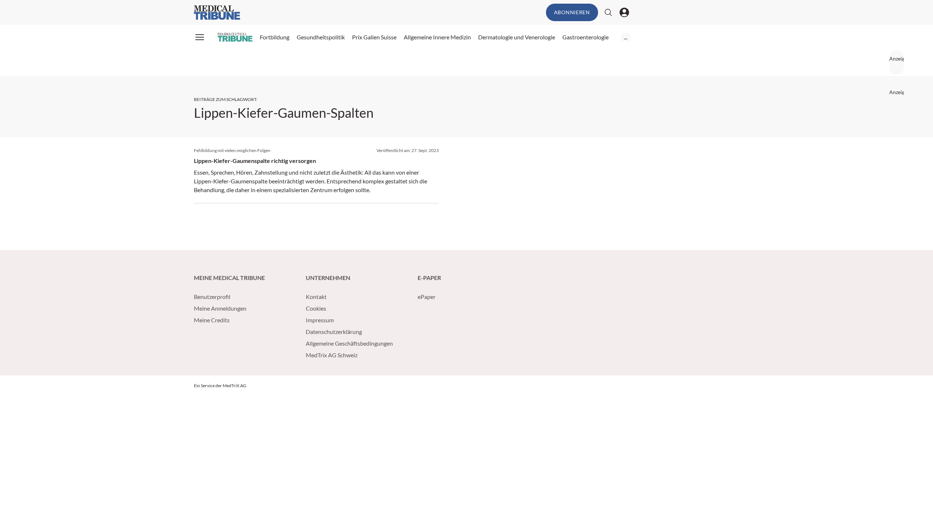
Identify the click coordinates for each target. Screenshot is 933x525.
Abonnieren (572, 12)
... (625, 37)
